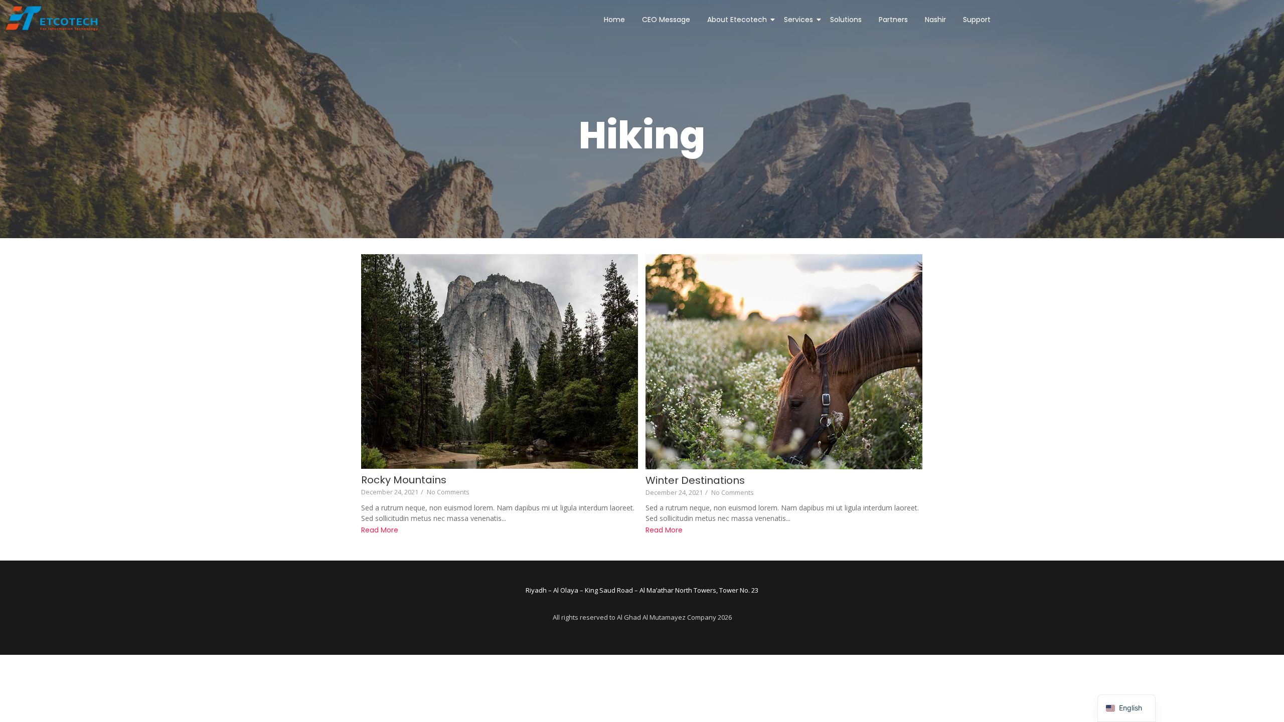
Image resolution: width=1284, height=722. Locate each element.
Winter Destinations (695, 480)
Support (977, 20)
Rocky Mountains (403, 480)
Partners (893, 20)
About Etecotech (737, 20)
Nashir (935, 20)
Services (798, 20)
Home (614, 20)
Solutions (846, 20)
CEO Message (666, 20)
